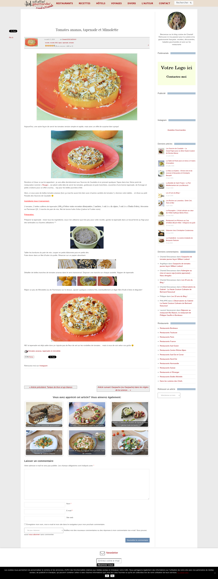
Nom (68, 504)
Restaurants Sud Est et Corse (172, 355)
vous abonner (34, 534)
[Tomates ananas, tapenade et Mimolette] (86, 124)
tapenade (65, 42)
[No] (215, 573)
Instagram (43, 366)
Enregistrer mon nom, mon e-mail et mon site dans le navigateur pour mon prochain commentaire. (65, 524)
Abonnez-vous (105, 565)
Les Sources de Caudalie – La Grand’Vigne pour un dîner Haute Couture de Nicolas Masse (180, 151)
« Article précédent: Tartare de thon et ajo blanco (50, 387)
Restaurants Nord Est (168, 359)
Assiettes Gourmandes (177, 130)
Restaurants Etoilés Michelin (171, 377)
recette (47, 42)
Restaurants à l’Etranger (169, 372)
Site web (69, 517)
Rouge (45, 185)
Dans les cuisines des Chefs (171, 381)
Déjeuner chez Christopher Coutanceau (179, 230)
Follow (30, 357)
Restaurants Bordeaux (169, 328)
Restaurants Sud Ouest (169, 346)
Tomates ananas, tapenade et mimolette (44, 351)
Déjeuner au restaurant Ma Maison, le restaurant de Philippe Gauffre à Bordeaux (175, 312)
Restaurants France (168, 341)
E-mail (69, 511)
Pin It (11, 38)
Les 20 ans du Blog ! (173, 193)
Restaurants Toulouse (168, 333)
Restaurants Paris (167, 337)
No (112, 576)
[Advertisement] (87, 20)
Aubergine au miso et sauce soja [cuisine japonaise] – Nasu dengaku (176, 273)
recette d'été (54, 42)
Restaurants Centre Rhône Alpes (173, 350)
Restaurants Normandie (169, 363)
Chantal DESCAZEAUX (69, 39)
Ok (107, 576)
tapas (60, 42)
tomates (71, 42)
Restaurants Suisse (167, 368)
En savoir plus (183, 572)
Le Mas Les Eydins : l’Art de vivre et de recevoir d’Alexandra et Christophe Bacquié (179, 173)
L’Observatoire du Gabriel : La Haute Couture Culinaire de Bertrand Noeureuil (177, 289)
